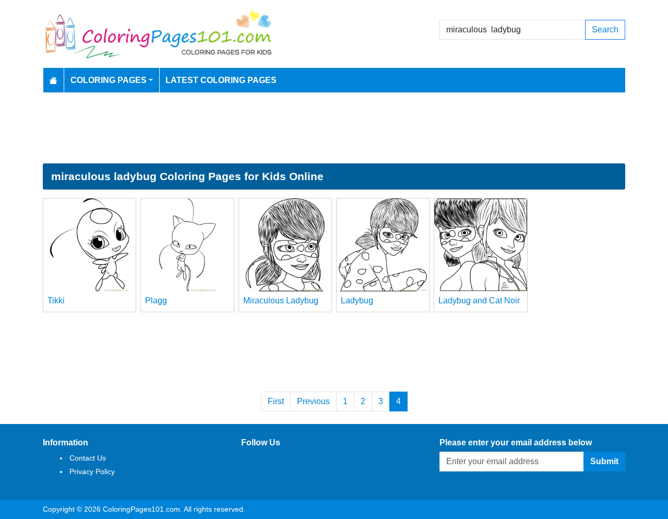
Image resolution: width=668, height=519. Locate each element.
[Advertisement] (334, 128)
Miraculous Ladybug (280, 300)
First (276, 401)
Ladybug (357, 300)
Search (605, 29)
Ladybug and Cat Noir (479, 300)
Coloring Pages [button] (108, 80)
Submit (604, 461)
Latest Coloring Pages (221, 80)
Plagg (156, 300)
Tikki (56, 300)
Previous (313, 401)
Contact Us (87, 458)
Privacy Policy (92, 471)
